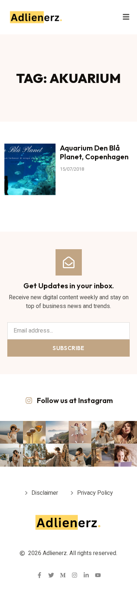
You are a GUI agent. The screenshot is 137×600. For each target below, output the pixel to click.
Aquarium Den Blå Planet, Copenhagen (94, 152)
